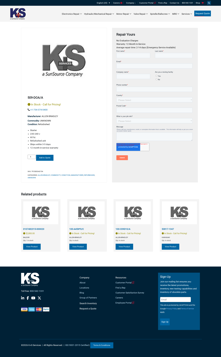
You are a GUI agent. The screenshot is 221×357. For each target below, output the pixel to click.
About (82, 282)
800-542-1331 (187, 3)
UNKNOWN (32, 178)
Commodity (56, 175)
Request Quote (202, 13)
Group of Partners (88, 297)
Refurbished (89, 175)
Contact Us (174, 3)
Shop (198, 3)
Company (130, 3)
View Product (32, 246)
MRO (174, 14)
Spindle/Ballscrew (159, 14)
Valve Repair (140, 14)
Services (186, 14)
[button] (103, 3)
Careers (116, 3)
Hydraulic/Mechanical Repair (98, 14)
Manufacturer (77, 175)
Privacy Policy (171, 309)
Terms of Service (187, 309)
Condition (65, 175)
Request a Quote (88, 308)
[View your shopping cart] (202, 3)
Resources (120, 277)
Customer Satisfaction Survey (129, 292)
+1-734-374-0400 (39, 109)
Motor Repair (122, 14)
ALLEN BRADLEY (44, 175)
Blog (82, 292)
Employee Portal (123, 302)
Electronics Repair (70, 14)
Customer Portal (146, 3)
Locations (84, 287)
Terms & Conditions (101, 345)
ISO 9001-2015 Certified (77, 345)
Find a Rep (162, 3)
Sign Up (164, 322)
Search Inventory (88, 303)
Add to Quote (44, 158)
